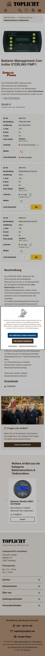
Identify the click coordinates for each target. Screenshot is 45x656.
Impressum (12, 346)
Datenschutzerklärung (28, 346)
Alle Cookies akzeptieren (23, 341)
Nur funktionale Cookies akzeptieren (22, 335)
